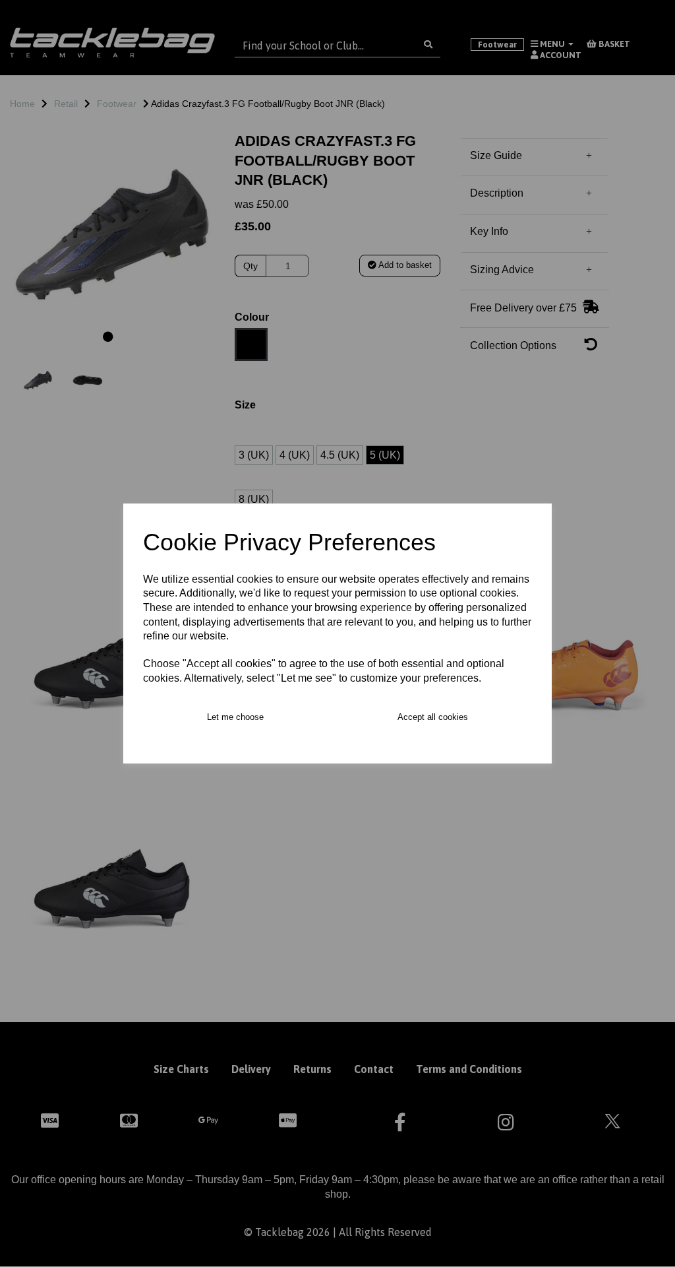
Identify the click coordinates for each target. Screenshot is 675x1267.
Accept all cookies (432, 717)
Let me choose (235, 717)
